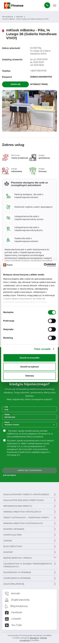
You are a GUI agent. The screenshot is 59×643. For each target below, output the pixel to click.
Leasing (7, 540)
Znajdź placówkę (20, 599)
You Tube (16, 625)
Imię (7, 407)
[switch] (52, 321)
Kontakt (8, 552)
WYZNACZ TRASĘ (43, 84)
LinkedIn (16, 618)
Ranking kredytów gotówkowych (23, 523)
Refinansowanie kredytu (17, 506)
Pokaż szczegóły (42, 349)
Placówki (19, 17)
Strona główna (7, 17)
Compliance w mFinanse (17, 578)
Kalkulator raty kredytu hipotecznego (26, 494)
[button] (54, 5)
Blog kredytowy (13, 546)
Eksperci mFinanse (13, 529)
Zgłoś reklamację (13, 584)
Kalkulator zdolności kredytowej (23, 500)
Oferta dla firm (12, 535)
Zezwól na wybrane (29, 366)
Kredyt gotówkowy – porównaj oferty (26, 517)
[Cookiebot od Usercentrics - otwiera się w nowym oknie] (44, 265)
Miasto (7, 422)
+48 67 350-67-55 (38, 71)
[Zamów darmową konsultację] (47, 5)
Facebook (16, 612)
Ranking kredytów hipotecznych (22, 512)
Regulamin (34, 638)
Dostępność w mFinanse (17, 572)
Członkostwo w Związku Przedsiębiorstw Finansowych (27, 565)
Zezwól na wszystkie (29, 358)
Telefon (8, 414)
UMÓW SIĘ (15, 84)
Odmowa (29, 376)
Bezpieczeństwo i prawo (17, 558)
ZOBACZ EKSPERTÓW (41, 77)
